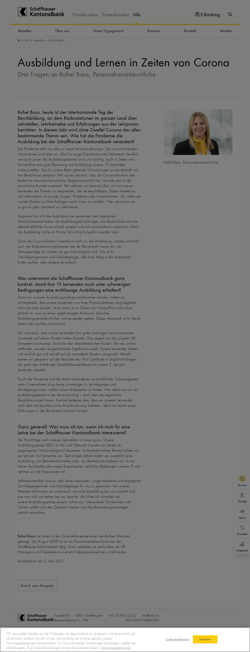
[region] (125, 639)
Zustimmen (205, 639)
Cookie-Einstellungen (177, 639)
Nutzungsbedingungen (116, 648)
